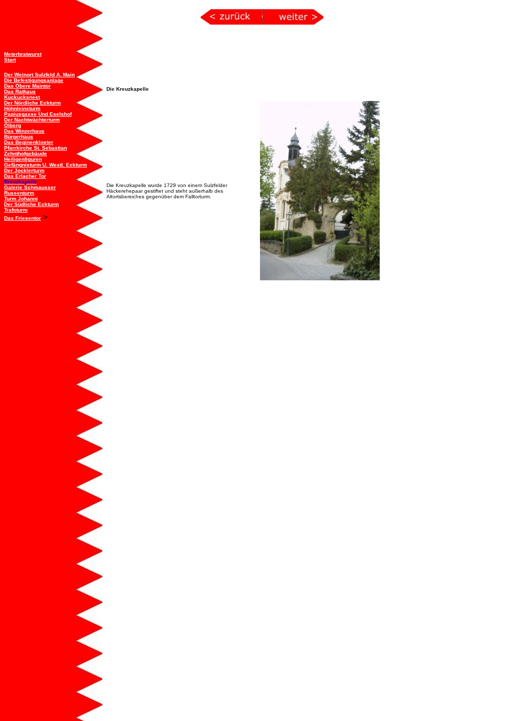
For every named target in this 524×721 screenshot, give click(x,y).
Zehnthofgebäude (25, 153)
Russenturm (19, 193)
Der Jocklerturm (24, 170)
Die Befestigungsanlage (33, 80)
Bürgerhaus (18, 136)
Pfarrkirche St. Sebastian (35, 148)
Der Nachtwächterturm (32, 119)
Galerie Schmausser (30, 187)
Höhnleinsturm (22, 108)
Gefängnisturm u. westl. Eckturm (45, 165)
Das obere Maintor (27, 86)
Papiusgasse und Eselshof (38, 114)
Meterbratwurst (22, 54)
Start (10, 60)
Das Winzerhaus (24, 131)
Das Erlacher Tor (25, 176)
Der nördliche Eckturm (32, 103)
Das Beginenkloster (28, 142)
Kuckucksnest (22, 97)
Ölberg (12, 125)
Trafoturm (16, 210)
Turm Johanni (21, 198)
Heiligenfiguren (23, 159)
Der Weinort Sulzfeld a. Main (39, 74)
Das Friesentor (22, 218)
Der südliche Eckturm (31, 204)
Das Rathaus (20, 91)
